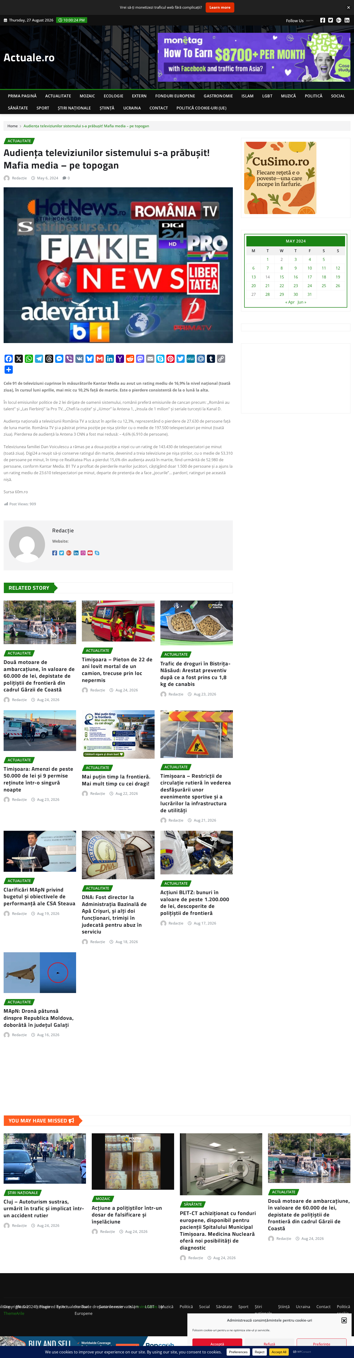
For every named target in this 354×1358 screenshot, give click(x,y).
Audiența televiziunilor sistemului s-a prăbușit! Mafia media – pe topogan (86, 125)
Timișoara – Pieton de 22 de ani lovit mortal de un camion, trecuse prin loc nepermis (117, 669)
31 (310, 294)
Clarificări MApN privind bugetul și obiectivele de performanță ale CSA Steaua (40, 896)
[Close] (349, 7)
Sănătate (18, 108)
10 (310, 268)
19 (338, 277)
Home (12, 125)
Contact (159, 108)
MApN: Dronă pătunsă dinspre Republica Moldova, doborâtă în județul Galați (39, 1018)
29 (282, 294)
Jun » (302, 302)
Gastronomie (218, 96)
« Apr (290, 302)
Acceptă (217, 1344)
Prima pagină (22, 96)
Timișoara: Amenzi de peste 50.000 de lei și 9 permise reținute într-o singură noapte (38, 779)
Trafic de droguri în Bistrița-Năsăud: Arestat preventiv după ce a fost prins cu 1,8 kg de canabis (195, 673)
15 (282, 277)
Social (338, 96)
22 (282, 285)
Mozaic (87, 96)
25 (324, 285)
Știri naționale (74, 108)
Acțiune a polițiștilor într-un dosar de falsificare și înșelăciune (127, 1215)
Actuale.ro (29, 57)
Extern (139, 96)
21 (267, 285)
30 (296, 294)
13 (253, 277)
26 (338, 285)
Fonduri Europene (175, 96)
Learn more (220, 7)
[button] (344, 1320)
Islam (248, 96)
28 (267, 294)
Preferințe (321, 1344)
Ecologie (113, 96)
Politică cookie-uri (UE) (201, 108)
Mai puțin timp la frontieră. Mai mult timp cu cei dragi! (116, 780)
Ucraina (132, 108)
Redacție (19, 178)
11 (324, 268)
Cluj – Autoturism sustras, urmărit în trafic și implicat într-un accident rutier (44, 1208)
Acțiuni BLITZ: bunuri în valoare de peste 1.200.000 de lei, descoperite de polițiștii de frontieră (194, 902)
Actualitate (58, 96)
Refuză (269, 1344)
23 (296, 285)
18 (324, 277)
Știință (107, 108)
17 (310, 277)
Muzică (288, 96)
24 (310, 285)
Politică (313, 96)
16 (296, 277)
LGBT (267, 96)
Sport (43, 108)
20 (253, 285)
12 (338, 268)
